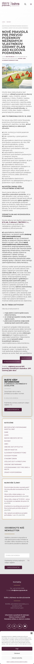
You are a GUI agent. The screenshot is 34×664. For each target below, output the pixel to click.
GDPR (6, 435)
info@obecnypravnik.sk (19, 590)
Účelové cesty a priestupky (15, 461)
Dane (6, 432)
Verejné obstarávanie (13, 464)
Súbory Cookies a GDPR (17, 617)
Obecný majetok (10, 450)
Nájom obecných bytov (13, 438)
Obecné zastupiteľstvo (13, 447)
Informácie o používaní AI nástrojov (17, 615)
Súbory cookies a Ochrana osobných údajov (17, 661)
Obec (24, 58)
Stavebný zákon (10, 458)
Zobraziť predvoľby (17, 658)
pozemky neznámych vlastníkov (14, 368)
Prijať (17, 648)
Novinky (9, 22)
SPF (29, 368)
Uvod (3, 22)
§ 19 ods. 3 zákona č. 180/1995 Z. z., (15, 222)
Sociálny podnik (10, 455)
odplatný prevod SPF (16, 366)
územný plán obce (9, 370)
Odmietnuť (17, 653)
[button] (31, 633)
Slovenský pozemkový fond (10, 60)
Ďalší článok (25, 358)
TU (11, 405)
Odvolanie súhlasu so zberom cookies (17, 619)
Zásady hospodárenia (13, 472)
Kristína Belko (10, 56)
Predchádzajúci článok (12, 361)
